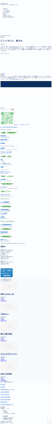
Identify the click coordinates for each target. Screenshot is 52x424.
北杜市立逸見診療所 (5, 397)
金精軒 (2, 167)
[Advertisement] (26, 63)
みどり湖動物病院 (5, 202)
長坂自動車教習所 (5, 209)
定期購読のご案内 (7, 15)
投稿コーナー (6, 13)
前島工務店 (3, 135)
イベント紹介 (6, 12)
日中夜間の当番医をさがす (7, 404)
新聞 (4, 14)
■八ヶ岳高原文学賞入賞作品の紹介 (9, 127)
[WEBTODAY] (4, 3)
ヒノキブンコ (4, 187)
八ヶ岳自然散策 (6, 11)
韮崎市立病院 (4, 402)
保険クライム (4, 239)
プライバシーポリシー (8, 417)
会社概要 (5, 416)
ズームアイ (5, 9)
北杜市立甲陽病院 (5, 392)
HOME (4, 410)
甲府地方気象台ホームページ (8, 389)
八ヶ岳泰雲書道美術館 (6, 224)
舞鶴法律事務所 (4, 232)
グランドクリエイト (5, 194)
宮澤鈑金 (3, 217)
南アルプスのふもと (5, 172)
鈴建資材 (3, 148)
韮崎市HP (3, 387)
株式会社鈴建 (4, 139)
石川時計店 (3, 179)
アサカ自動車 (4, 213)
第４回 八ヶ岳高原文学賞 (8, 17)
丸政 (2, 159)
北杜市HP (3, 384)
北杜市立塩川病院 (5, 394)
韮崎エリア (5, 8)
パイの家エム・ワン (5, 163)
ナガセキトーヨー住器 (6, 152)
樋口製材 (3, 143)
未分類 (2, 37)
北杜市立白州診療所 (5, 399)
